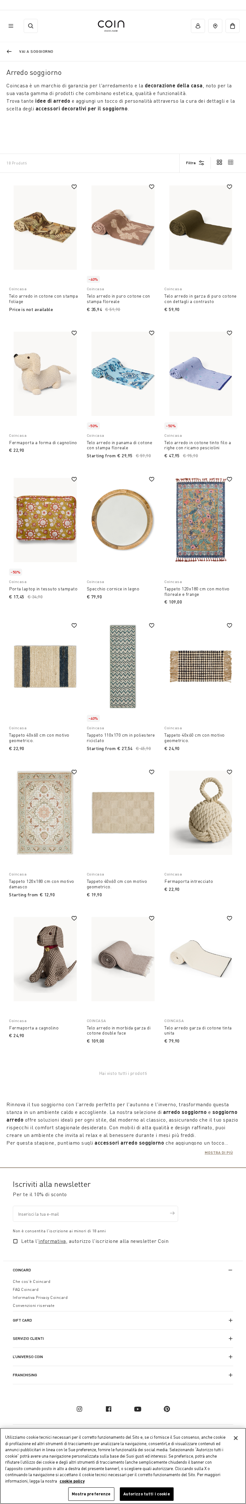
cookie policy (72, 1481)
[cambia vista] (219, 163)
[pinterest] (167, 1409)
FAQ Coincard (25, 1289)
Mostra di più (219, 1152)
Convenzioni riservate (34, 1305)
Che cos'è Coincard (31, 1281)
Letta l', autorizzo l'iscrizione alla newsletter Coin (94, 1241)
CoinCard (22, 1270)
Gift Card (22, 1320)
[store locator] (215, 26)
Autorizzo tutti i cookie (146, 1493)
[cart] (233, 26)
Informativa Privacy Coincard (40, 1297)
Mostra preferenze (91, 1493)
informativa (52, 1241)
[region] (123, 1466)
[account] (198, 26)
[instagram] (79, 1409)
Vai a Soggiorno (36, 51)
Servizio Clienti (28, 1338)
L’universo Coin (28, 1356)
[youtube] (138, 1409)
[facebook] (108, 1409)
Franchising (25, 1374)
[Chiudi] (236, 1438)
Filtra (191, 162)
